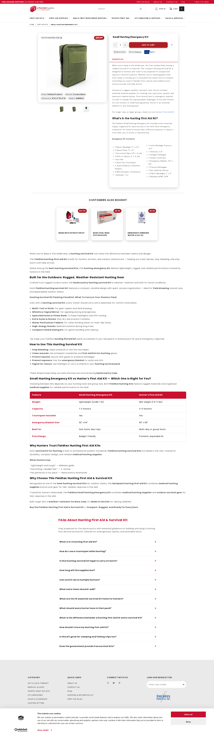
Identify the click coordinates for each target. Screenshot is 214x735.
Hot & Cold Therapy (38, 683)
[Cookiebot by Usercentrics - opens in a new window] (21, 730)
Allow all (188, 714)
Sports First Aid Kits (39, 691)
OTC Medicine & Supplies (147, 18)
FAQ (183, 2)
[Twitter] (115, 684)
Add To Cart (148, 45)
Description (117, 59)
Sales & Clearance (37, 699)
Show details (43, 730)
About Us (158, 2)
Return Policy (121, 52)
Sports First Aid (120, 18)
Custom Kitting (36, 703)
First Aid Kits (37, 18)
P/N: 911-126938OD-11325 (50, 38)
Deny (188, 722)
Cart (177, 9)
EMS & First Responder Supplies (89, 18)
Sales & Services (174, 18)
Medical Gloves (36, 687)
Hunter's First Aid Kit (165, 112)
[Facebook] (109, 684)
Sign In (161, 9)
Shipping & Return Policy (80, 695)
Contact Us (171, 2)
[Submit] (183, 684)
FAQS (69, 691)
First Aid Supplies (58, 18)
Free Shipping (136, 52)
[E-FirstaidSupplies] (42, 8)
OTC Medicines (35, 695)
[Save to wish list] (172, 45)
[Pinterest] (120, 684)
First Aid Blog (143, 2)
